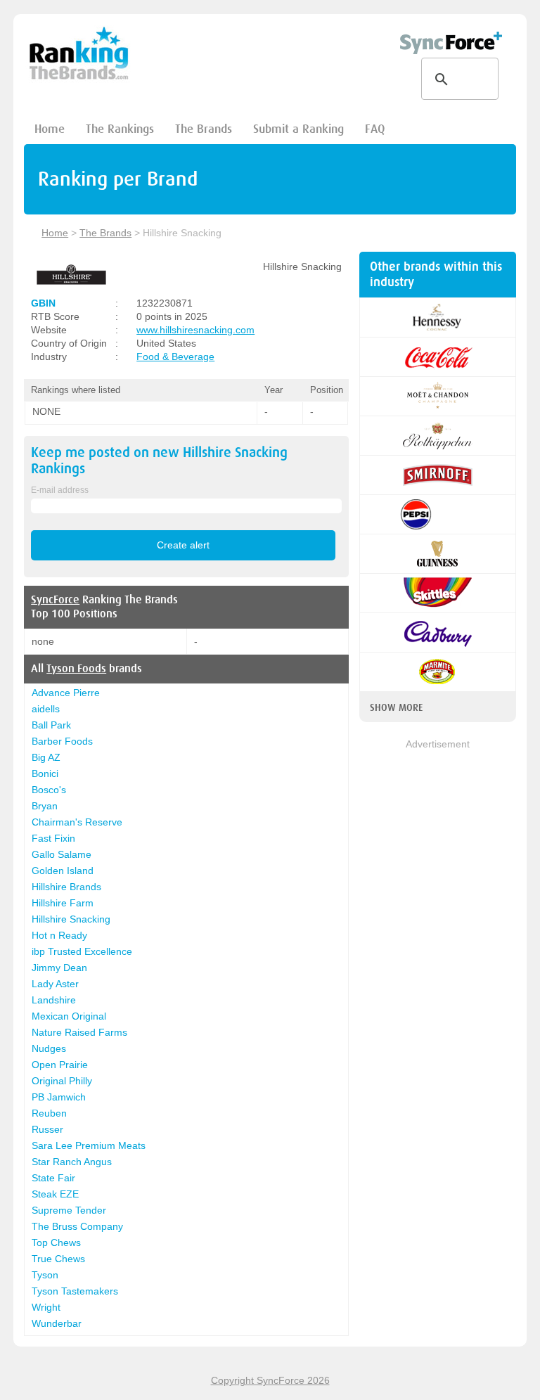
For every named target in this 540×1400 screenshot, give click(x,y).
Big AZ (46, 757)
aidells (46, 708)
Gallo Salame (61, 854)
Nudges (49, 1048)
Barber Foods (62, 741)
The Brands (203, 129)
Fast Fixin (53, 838)
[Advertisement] (437, 822)
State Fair (53, 1177)
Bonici (45, 773)
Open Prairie (60, 1064)
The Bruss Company (77, 1226)
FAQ (375, 129)
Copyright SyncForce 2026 (270, 1380)
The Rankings (120, 129)
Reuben (49, 1113)
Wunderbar (57, 1323)
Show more (396, 707)
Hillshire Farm (63, 902)
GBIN (43, 303)
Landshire (54, 1000)
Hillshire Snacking (71, 919)
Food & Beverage (175, 356)
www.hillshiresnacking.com (195, 329)
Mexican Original (69, 1016)
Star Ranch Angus (72, 1161)
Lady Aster (55, 983)
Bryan (45, 805)
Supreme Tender (69, 1210)
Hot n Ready (59, 935)
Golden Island (63, 870)
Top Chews (56, 1242)
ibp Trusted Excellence (82, 951)
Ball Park (51, 725)
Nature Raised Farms (79, 1032)
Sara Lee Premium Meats (89, 1145)
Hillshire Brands (66, 886)
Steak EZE (55, 1194)
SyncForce (55, 599)
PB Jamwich (59, 1097)
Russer (47, 1129)
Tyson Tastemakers (75, 1291)
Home (49, 129)
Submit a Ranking (298, 129)
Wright (46, 1307)
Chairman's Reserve (77, 822)
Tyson (45, 1274)
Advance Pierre (66, 692)
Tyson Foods (76, 668)
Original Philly (62, 1080)
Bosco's (49, 789)
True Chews (58, 1258)
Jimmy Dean (59, 967)
